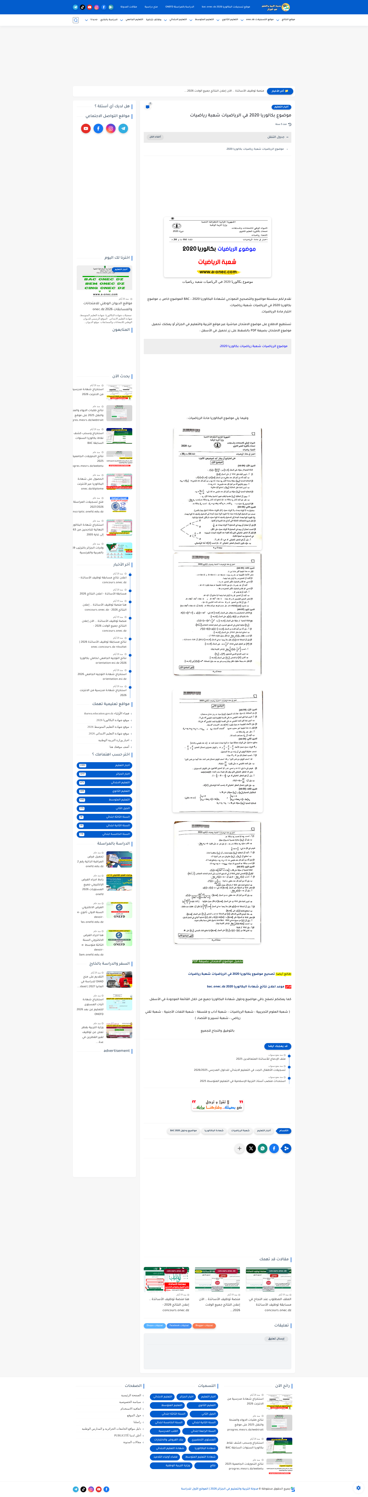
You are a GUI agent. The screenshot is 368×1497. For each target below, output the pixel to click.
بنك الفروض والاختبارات (168, 1439)
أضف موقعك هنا (119, 746)
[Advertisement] (184, 56)
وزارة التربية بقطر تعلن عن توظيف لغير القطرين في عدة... (93, 1035)
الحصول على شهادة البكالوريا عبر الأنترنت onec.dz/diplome (90, 484)
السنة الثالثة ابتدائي (105, 817)
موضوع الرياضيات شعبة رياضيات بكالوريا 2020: (255, 149)
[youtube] (89, 7)
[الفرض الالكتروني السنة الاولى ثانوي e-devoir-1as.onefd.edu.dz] (119, 910)
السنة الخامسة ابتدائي (105, 834)
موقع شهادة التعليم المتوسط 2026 (108, 726)
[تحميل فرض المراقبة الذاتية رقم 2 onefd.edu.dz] (119, 859)
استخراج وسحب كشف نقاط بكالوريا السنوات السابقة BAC (89, 438)
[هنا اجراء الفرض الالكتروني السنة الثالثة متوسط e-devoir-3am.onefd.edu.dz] (119, 938)
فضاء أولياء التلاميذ (165, 1457)
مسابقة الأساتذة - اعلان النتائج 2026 (103, 594)
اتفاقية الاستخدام (131, 1408)
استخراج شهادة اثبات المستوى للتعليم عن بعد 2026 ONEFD (90, 1007)
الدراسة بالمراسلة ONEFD (179, 7)
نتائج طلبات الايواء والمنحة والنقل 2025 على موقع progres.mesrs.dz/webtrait (85, 415)
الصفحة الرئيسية (131, 1395)
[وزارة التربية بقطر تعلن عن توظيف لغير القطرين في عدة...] (119, 1030)
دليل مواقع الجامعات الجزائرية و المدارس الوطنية (111, 1428)
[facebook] (103, 7)
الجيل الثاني (105, 808)
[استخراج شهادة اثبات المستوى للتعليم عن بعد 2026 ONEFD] (119, 1002)
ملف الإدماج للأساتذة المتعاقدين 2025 (261, 1059)
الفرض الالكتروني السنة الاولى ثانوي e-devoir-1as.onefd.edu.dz (90, 915)
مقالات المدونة (129, 7)
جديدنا (94, 20)
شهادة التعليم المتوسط (200, 1457)
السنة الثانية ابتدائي (105, 825)
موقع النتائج (288, 20)
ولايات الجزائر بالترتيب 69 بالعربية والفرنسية (88, 551)
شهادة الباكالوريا (214, 1131)
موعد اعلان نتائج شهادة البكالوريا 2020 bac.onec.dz (245, 987)
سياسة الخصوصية (130, 1401)
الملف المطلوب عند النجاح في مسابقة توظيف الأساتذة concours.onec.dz (270, 1305)
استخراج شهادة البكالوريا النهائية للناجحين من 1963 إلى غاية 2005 (87, 530)
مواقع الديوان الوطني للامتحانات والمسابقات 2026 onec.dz (107, 306)
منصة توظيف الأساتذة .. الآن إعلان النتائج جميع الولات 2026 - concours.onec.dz (104, 626)
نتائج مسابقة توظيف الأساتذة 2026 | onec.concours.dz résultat (103, 645)
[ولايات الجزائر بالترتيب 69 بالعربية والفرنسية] (119, 550)
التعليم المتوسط (204, 20)
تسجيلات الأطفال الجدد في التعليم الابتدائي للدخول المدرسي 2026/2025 (240, 1070)
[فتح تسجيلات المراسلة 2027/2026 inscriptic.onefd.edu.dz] (119, 505)
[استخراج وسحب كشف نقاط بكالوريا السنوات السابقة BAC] (119, 436)
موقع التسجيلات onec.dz (260, 20)
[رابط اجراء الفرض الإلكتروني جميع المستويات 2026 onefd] (119, 882)
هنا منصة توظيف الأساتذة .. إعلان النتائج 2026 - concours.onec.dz (169, 1305)
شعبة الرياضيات (240, 1131)
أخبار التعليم (281, 107)
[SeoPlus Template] (293, 1489)
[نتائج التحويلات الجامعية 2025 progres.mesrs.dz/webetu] (119, 459)
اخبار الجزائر (105, 774)
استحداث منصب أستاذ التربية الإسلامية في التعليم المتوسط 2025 (243, 1081)
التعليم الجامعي (134, 20)
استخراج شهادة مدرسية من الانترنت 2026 (88, 392)
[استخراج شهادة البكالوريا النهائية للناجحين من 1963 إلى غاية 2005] (119, 528)
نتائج (213, 1465)
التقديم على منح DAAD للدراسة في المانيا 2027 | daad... (90, 982)
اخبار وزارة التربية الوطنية (113, 740)
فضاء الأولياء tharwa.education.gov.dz (106, 713)
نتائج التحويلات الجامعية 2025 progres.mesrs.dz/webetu (86, 461)
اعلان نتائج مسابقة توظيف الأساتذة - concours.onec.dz (103, 581)
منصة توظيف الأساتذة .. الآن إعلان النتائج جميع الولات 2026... (224, 91)
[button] (274, 1148)
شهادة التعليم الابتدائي (170, 1448)
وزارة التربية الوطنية (178, 1465)
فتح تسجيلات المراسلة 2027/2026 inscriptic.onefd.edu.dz (88, 507)
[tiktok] (82, 7)
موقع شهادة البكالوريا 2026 (112, 720)
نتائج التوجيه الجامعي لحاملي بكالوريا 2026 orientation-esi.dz (103, 661)
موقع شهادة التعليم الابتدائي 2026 (109, 733)
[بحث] (76, 20)
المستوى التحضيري (204, 1439)
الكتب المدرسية (168, 1431)
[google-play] (110, 7)
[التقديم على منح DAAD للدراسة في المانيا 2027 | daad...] (119, 979)
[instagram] (96, 7)
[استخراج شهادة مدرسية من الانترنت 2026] (119, 392)
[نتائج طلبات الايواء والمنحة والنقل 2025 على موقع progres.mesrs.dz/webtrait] (119, 413)
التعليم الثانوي (230, 20)
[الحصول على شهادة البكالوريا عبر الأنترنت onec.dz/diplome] (119, 482)
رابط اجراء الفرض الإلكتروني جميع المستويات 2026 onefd (92, 887)
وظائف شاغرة (153, 20)
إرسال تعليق (276, 1339)
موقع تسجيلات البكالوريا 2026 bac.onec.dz (226, 7)
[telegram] (75, 7)
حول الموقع (134, 1415)
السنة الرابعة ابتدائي (203, 1431)
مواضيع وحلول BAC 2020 (183, 1131)
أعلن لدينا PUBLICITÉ (127, 1435)
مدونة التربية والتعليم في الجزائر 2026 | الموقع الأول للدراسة (219, 1489)
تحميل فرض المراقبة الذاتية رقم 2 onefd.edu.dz (90, 861)
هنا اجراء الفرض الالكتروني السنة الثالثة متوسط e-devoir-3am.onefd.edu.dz (91, 945)
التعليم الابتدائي (178, 20)
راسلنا (137, 1422)
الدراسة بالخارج (108, 20)
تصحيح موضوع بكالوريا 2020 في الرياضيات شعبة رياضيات (231, 974)
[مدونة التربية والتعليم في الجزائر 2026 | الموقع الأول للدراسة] (276, 7)
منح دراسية (151, 7)
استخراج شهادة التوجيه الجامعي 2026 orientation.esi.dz (102, 677)
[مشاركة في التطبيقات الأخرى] (239, 1148)
